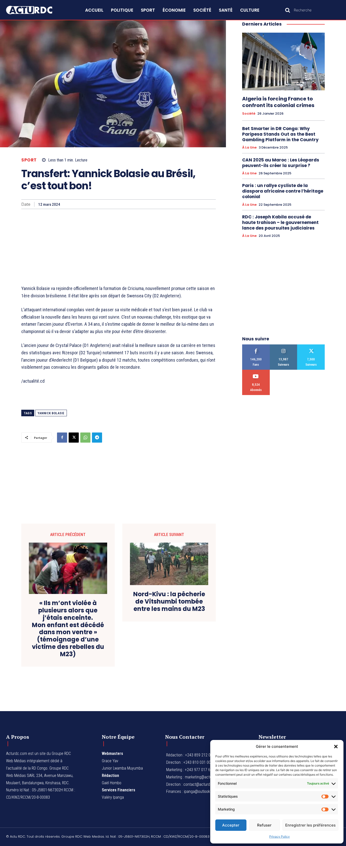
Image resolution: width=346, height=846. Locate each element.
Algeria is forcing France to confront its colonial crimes (278, 102)
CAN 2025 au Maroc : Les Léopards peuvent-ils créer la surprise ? (280, 163)
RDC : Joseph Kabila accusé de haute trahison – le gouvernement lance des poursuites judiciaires (280, 222)
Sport (29, 160)
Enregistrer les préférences (310, 825)
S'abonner (256, 372)
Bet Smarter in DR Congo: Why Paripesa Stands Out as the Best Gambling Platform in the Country (280, 134)
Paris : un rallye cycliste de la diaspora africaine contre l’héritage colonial (282, 191)
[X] (74, 437)
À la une (249, 148)
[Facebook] (62, 437)
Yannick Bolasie (51, 413)
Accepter (230, 825)
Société (248, 114)
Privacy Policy (279, 836)
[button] (335, 746)
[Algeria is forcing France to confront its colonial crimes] (283, 61)
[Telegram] (97, 437)
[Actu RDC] (34, 10)
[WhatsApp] (85, 437)
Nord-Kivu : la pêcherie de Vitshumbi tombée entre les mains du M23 (169, 601)
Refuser (264, 825)
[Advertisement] (118, 247)
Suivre (283, 346)
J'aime (256, 346)
